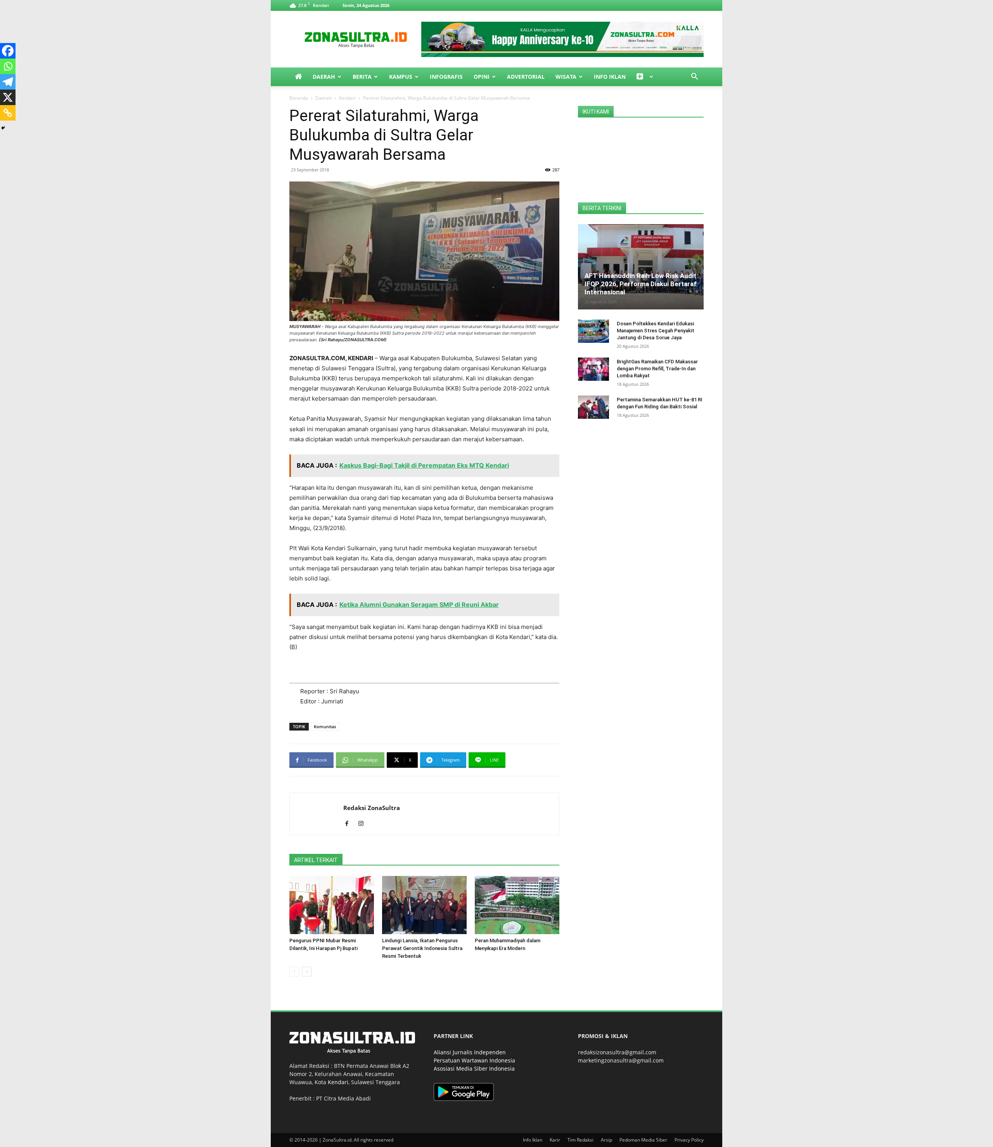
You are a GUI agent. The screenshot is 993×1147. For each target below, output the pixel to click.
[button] (694, 77)
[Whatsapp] (8, 66)
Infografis (446, 76)
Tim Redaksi (580, 1140)
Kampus (400, 76)
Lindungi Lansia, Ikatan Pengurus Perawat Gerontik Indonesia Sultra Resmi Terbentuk (422, 948)
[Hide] (3, 128)
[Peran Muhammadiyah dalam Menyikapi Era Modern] (517, 905)
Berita (362, 76)
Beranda (298, 98)
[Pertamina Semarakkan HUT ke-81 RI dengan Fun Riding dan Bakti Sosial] (593, 407)
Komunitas (325, 726)
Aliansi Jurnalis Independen (470, 1052)
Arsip (606, 1140)
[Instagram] (363, 824)
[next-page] (306, 971)
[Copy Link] (8, 113)
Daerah (324, 76)
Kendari (347, 98)
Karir (555, 1140)
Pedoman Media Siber (643, 1140)
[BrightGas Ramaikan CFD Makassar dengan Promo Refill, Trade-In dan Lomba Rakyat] (593, 369)
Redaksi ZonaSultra (371, 808)
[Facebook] (8, 51)
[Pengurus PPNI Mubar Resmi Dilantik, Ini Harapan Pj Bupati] (331, 905)
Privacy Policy (689, 1140)
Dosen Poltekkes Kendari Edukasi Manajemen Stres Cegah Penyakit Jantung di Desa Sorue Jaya (655, 330)
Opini (482, 76)
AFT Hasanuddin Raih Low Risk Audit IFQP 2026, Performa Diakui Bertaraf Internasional (641, 284)
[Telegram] (8, 82)
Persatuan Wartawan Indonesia (474, 1060)
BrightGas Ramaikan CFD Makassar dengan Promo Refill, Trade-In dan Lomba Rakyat (657, 368)
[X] (8, 97)
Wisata (565, 76)
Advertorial (526, 76)
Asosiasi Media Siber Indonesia (474, 1068)
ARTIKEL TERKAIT (316, 860)
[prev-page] (294, 971)
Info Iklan (610, 76)
